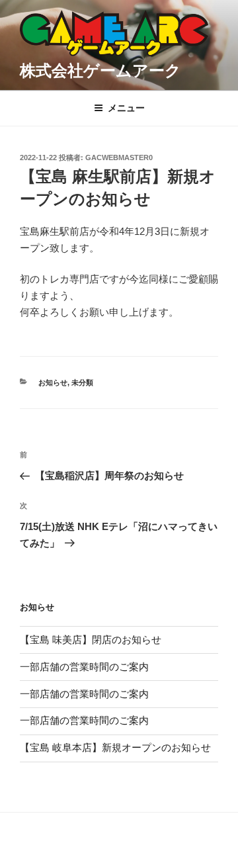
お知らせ (52, 382)
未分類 (82, 382)
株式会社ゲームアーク (100, 70)
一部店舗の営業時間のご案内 (84, 666)
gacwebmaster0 (119, 157)
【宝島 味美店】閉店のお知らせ (90, 639)
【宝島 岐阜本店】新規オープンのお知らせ (115, 747)
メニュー (126, 108)
